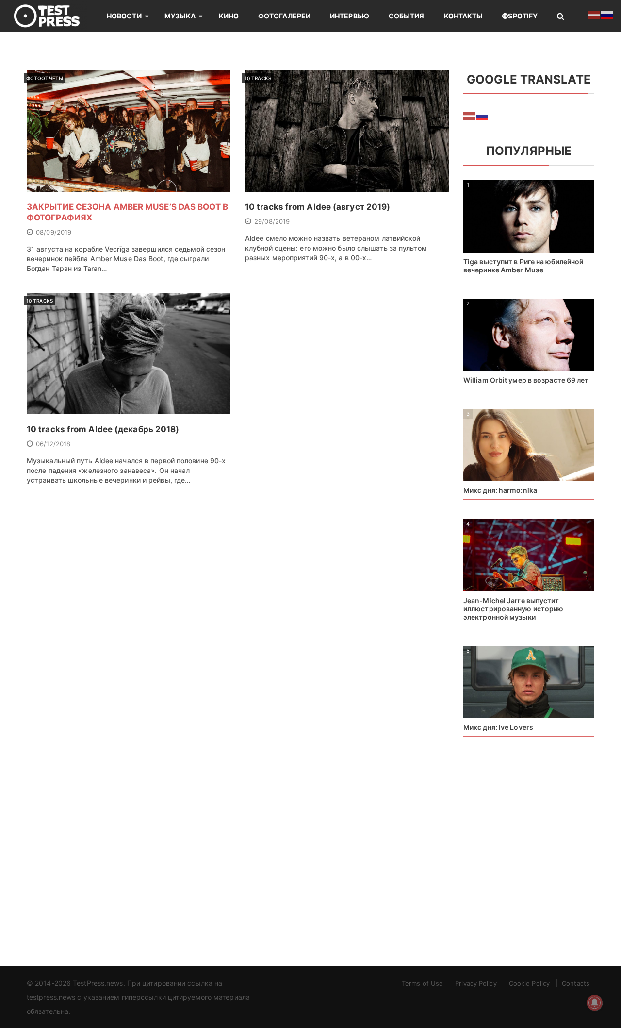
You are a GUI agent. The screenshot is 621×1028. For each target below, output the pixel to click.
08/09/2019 (53, 232)
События (407, 16)
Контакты (463, 16)
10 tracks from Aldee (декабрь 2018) (103, 429)
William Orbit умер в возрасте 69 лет (526, 380)
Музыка (180, 16)
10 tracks (258, 78)
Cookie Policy (529, 983)
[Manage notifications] (595, 1003)
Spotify (523, 16)
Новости (124, 16)
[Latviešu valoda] (469, 115)
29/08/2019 (272, 221)
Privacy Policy (475, 983)
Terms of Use (422, 983)
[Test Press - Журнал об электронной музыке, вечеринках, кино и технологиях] (53, 15)
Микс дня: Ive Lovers (498, 727)
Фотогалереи (284, 16)
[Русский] (482, 115)
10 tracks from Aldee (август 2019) (317, 207)
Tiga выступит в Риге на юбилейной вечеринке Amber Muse (523, 265)
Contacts (575, 983)
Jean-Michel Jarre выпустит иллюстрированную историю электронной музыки (513, 608)
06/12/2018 (53, 444)
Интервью (349, 16)
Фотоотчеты (44, 78)
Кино (229, 16)
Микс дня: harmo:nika (500, 490)
